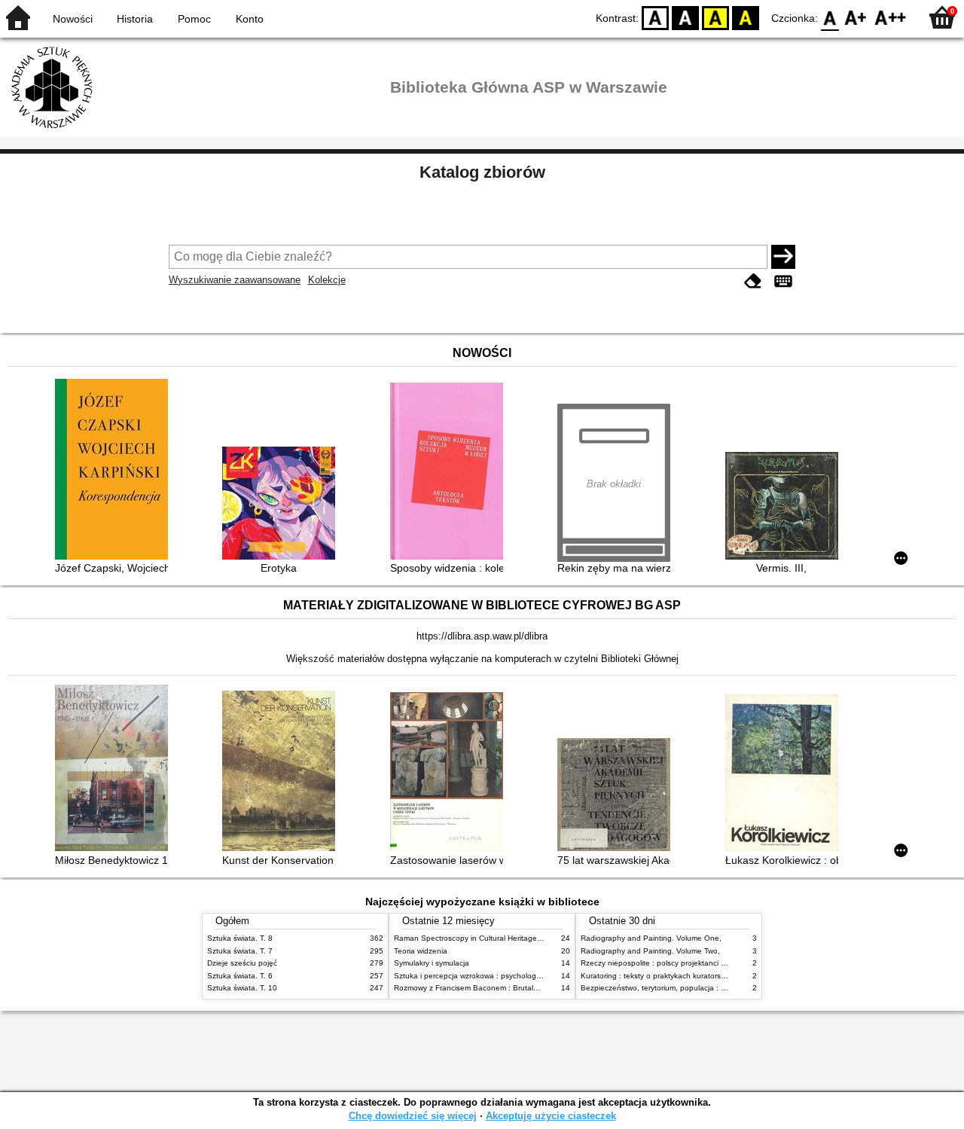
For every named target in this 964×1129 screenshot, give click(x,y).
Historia (135, 19)
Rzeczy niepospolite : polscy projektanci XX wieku (667, 963)
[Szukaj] (783, 257)
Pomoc (194, 19)
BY (745, 17)
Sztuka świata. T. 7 (240, 951)
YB (715, 17)
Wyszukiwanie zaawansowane (234, 279)
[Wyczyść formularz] (753, 281)
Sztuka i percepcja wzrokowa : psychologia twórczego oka (494, 976)
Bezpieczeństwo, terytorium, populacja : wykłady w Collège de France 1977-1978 (721, 988)
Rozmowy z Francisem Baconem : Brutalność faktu (481, 988)
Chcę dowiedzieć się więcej (413, 1115)
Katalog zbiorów (482, 172)
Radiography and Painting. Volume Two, (650, 951)
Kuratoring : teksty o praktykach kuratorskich (657, 976)
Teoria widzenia (420, 951)
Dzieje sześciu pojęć (242, 963)
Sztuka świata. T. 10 (242, 988)
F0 (830, 17)
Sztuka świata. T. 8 (240, 938)
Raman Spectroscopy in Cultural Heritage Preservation (488, 938)
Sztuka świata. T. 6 (240, 976)
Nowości (73, 19)
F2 (890, 17)
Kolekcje (327, 279)
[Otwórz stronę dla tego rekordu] (115, 471)
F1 (856, 17)
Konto (250, 19)
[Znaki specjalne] (783, 281)
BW (685, 17)
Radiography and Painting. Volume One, (651, 938)
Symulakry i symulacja (431, 963)
